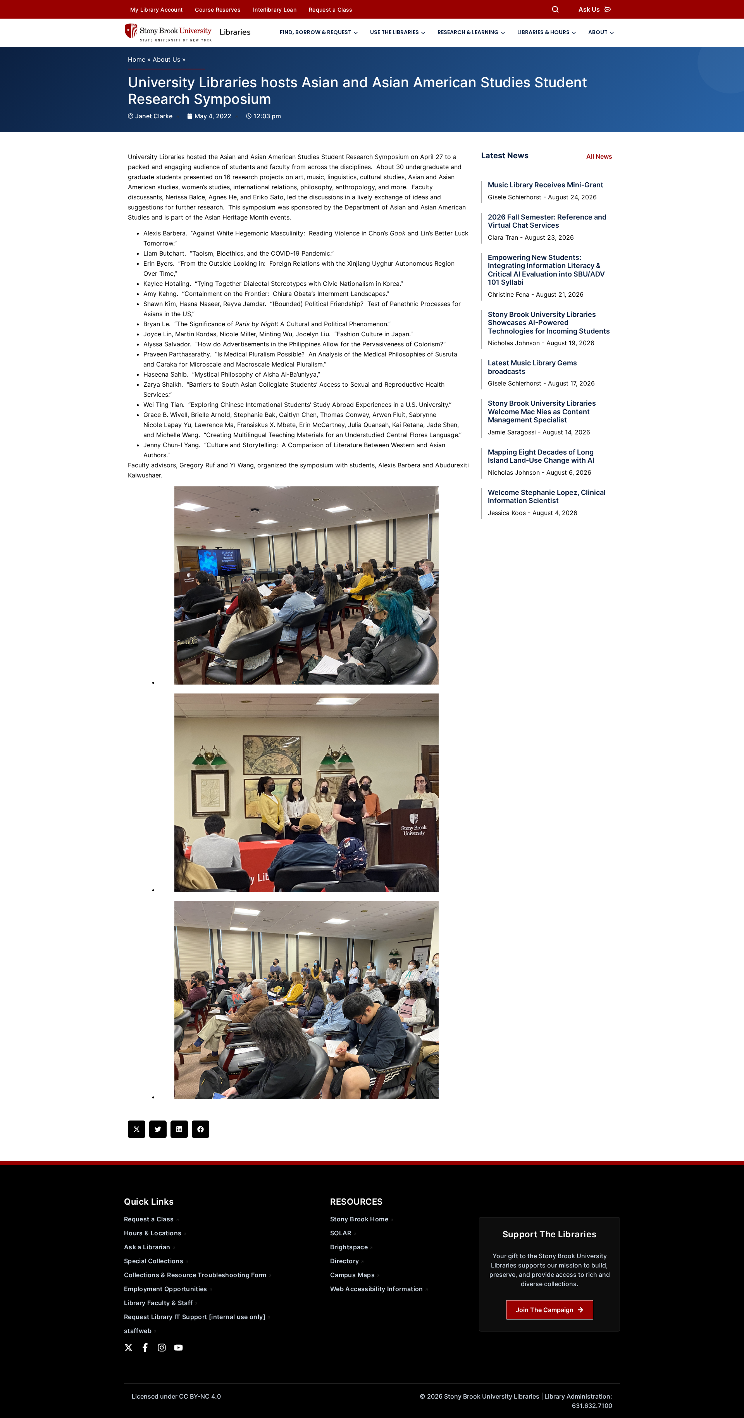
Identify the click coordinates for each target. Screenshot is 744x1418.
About (598, 32)
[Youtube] (178, 1347)
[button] (136, 1129)
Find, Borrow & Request (315, 32)
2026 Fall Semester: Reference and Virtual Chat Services (547, 221)
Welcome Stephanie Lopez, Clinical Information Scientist (547, 496)
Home (136, 59)
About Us (166, 59)
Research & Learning (468, 32)
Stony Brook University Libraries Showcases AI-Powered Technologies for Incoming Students (549, 322)
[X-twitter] (128, 1347)
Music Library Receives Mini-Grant (545, 185)
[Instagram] (161, 1347)
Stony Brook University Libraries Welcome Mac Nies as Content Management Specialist (542, 411)
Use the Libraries (394, 32)
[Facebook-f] (145, 1347)
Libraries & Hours (543, 32)
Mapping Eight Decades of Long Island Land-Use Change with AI (541, 456)
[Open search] (555, 9)
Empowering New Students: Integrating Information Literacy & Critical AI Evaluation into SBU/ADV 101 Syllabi (546, 270)
